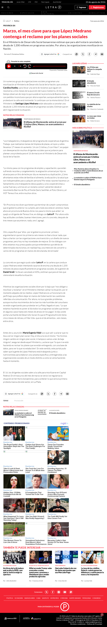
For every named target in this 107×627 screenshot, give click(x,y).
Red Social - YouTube (65, 592)
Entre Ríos (54, 598)
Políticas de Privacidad (94, 624)
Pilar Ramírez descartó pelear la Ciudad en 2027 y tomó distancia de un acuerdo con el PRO (88, 171)
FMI (36, 2)
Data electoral (48, 13)
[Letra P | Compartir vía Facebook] (89, 54)
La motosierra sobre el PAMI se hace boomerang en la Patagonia (88, 178)
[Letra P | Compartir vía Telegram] (95, 54)
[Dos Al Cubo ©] (11, 618)
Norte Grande (75, 598)
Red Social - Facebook (52, 592)
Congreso (96, 598)
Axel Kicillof (57, 2)
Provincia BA (18, 401)
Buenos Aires (30, 598)
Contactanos (38, 592)
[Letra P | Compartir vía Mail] (102, 54)
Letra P (8, 21)
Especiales (27, 13)
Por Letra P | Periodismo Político (14, 54)
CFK (29, 2)
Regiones (7, 13)
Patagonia (86, 598)
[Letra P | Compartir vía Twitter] (83, 54)
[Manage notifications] (102, 614)
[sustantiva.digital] (36, 618)
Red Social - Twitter (46, 592)
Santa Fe (45, 598)
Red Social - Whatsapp (71, 592)
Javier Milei (20, 2)
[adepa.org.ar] (26, 618)
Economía (19, 598)
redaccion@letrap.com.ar (93, 622)
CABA (38, 598)
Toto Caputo (45, 2)
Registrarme (98, 7)
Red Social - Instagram (59, 592)
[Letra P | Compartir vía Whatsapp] (76, 54)
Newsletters (97, 13)
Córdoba (64, 598)
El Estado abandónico (82, 184)
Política (16, 21)
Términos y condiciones (78, 624)
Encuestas (75, 13)
